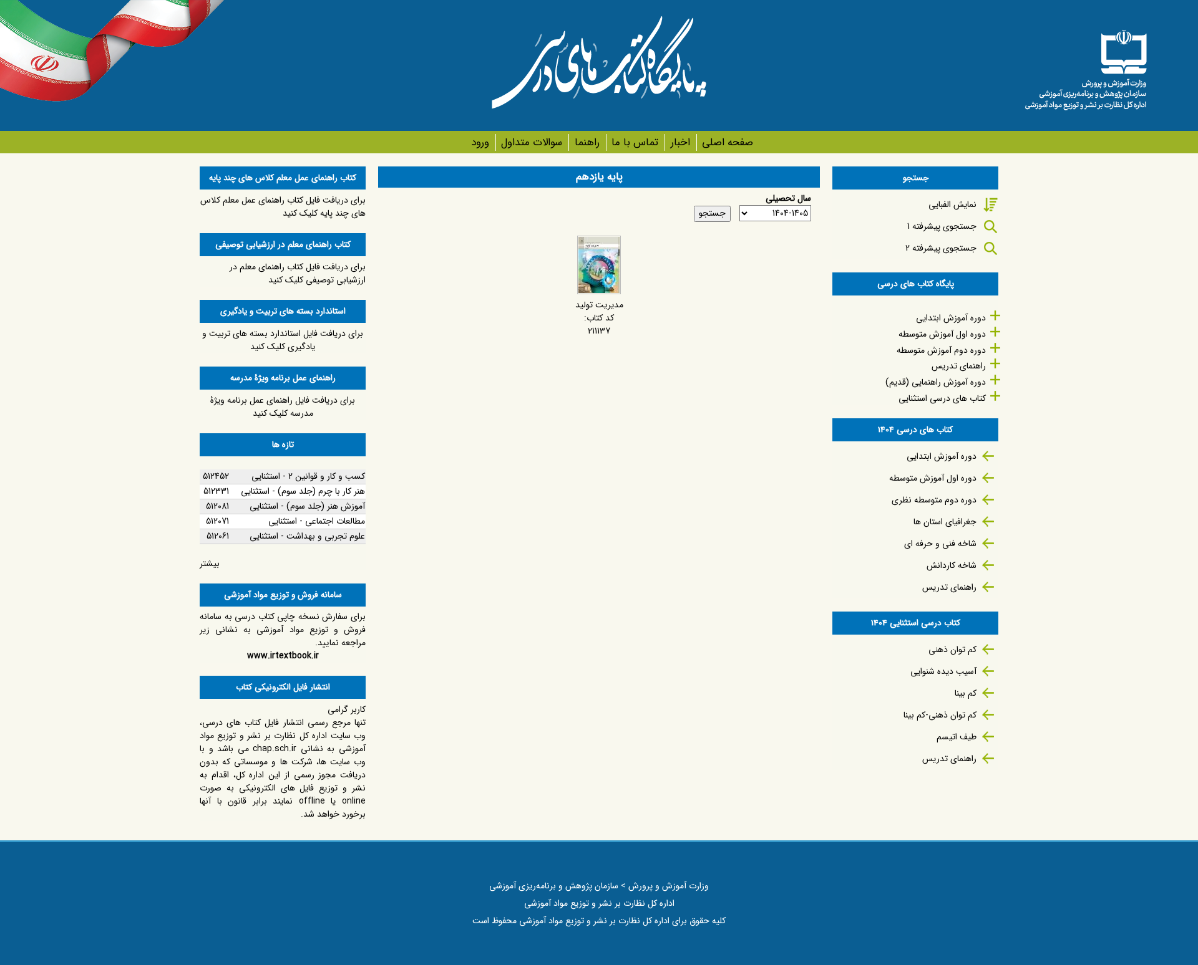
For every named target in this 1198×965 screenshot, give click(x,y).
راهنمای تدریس (959, 366)
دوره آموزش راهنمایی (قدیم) (935, 382)
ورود (480, 142)
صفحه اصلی (727, 142)
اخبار (680, 142)
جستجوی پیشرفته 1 (941, 226)
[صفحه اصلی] (1085, 65)
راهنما (587, 142)
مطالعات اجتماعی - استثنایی (316, 521)
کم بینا (965, 693)
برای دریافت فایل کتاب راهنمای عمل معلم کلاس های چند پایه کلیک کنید (283, 206)
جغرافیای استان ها (944, 522)
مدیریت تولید (599, 305)
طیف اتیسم (956, 737)
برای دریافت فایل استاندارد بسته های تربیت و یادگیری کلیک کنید (282, 340)
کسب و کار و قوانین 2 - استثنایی (308, 476)
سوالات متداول (531, 142)
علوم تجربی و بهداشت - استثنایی (307, 536)
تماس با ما (634, 142)
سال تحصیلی (788, 198)
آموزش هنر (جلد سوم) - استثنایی (307, 506)
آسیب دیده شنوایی (943, 671)
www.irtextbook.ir (283, 656)
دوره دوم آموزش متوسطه (941, 350)
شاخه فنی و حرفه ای (940, 543)
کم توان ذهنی (952, 649)
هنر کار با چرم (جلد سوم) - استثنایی (303, 491)
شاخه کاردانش (951, 565)
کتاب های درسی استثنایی (942, 398)
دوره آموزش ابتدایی (951, 318)
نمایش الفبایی (952, 204)
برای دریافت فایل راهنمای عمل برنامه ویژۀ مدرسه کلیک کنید (282, 406)
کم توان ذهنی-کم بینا (939, 715)
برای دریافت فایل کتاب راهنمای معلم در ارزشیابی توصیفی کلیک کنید (298, 273)
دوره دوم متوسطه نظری (934, 500)
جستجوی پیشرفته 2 (940, 248)
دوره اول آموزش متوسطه (942, 334)
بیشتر (210, 563)
